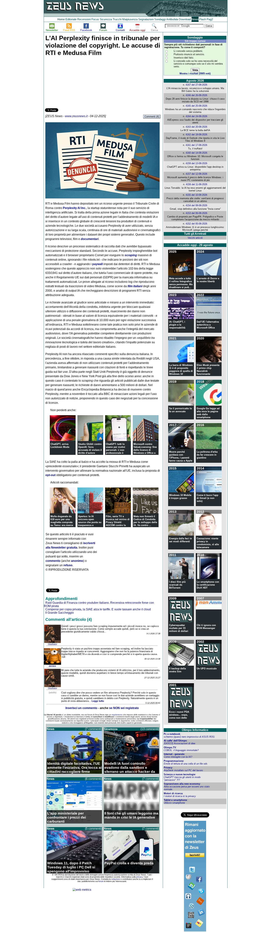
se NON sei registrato (124, 708)
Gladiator (52, 644)
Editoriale (71, 19)
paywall (97, 264)
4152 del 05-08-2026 (196, 223)
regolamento (117, 715)
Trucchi (117, 19)
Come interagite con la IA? (178, 756)
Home (61, 19)
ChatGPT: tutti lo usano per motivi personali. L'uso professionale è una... (115, 450)
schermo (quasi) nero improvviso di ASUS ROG (189, 736)
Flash (202, 19)
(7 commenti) (93, 729)
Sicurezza (106, 19)
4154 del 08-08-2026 (196, 205)
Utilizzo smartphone (174, 802)
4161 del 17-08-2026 (196, 145)
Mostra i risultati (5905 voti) (195, 73)
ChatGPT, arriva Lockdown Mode (60, 445)
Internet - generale (174, 754)
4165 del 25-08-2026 (196, 105)
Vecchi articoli (195, 237)
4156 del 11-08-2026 (196, 184)
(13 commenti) (149, 729)
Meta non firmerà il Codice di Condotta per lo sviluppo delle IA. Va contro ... (145, 521)
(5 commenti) (93, 828)
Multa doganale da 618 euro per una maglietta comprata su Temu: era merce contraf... (62, 522)
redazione (115, 879)
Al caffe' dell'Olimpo (175, 740)
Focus (95, 19)
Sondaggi (160, 19)
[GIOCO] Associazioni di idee (179, 743)
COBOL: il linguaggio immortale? (181, 750)
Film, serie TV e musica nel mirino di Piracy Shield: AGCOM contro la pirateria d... (118, 522)
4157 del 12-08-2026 (196, 173)
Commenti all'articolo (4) (68, 619)
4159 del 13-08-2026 (196, 163)
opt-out (50, 475)
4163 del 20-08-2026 (196, 126)
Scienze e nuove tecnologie (179, 774)
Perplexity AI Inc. (74, 208)
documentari (89, 239)
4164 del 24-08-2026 (196, 116)
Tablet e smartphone (175, 800)
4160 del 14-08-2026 (196, 152)
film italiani (135, 286)
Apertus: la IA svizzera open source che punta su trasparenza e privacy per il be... (89, 522)
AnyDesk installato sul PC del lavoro (183, 770)
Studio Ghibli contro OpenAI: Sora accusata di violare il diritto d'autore (90, 448)
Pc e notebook (172, 734)
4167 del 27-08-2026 (196, 84)
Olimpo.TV (170, 747)
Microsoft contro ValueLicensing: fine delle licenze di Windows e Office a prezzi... (145, 450)
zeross (52, 666)
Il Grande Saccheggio (59, 612)
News (195, 19)
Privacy (168, 767)
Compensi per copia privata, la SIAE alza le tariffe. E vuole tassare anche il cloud (98, 609)
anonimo (77, 560)
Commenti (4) (152, 116)
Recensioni (84, 19)
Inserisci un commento (81, 708)
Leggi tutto (98, 701)
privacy (139, 877)
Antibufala (172, 19)
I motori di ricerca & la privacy (180, 796)
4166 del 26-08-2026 (196, 95)
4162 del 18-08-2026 (196, 134)
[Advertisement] (72, 81)
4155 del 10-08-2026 (196, 194)
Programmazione (173, 761)
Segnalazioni (146, 19)
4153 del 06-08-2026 (196, 213)
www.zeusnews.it (76, 116)
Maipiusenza (130, 19)
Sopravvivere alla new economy (182, 783)
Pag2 (210, 19)
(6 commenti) (93, 778)
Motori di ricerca (173, 793)
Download (185, 19)
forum (101, 881)
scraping (131, 255)
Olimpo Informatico (195, 730)
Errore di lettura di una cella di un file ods (185, 763)
